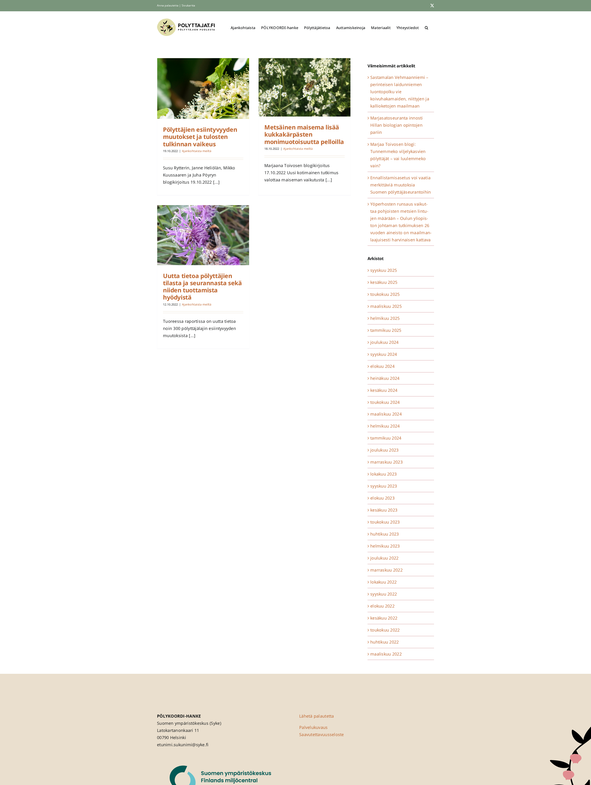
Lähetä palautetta (316, 716)
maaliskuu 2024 (386, 414)
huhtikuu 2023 (384, 534)
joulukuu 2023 (384, 450)
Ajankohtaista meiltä (196, 151)
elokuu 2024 (382, 366)
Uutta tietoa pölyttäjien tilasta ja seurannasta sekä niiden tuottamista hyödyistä (202, 287)
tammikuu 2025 (385, 330)
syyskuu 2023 (383, 486)
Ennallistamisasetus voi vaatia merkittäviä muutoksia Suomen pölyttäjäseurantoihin (400, 185)
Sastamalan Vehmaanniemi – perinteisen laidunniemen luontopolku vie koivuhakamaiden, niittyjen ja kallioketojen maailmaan (399, 92)
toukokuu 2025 (385, 294)
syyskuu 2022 (383, 594)
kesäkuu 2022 (383, 618)
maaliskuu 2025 (386, 306)
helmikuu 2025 (385, 318)
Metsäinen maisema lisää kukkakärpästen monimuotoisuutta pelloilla (304, 134)
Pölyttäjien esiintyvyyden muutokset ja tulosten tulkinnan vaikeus (200, 136)
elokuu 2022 (382, 606)
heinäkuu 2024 (385, 378)
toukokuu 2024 (385, 402)
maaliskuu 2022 (386, 654)
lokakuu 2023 (383, 474)
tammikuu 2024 (385, 438)
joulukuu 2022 (384, 558)
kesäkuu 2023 (383, 510)
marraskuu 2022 (386, 570)
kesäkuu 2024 (383, 390)
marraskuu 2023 (386, 462)
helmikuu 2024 (385, 426)
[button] (426, 27)
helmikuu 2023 (385, 546)
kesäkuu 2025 (383, 282)
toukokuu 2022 (385, 630)
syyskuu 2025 (383, 270)
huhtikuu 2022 (384, 642)
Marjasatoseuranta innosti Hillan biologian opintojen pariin (396, 125)
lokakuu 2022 (383, 582)
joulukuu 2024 (384, 342)
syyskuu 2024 (383, 354)
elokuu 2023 (382, 498)
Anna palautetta (167, 5)
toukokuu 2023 (385, 522)
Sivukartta (188, 5)
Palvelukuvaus (313, 727)
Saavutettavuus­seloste (321, 734)
